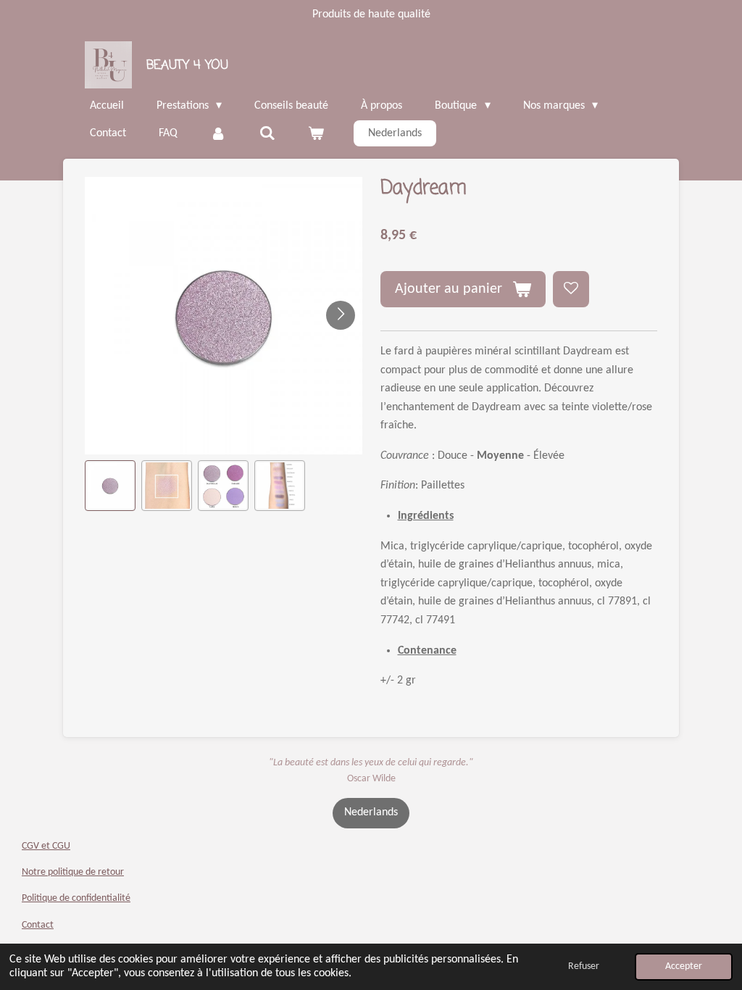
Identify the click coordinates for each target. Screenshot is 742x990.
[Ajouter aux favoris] (571, 289)
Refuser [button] (583, 966)
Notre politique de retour (73, 872)
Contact (38, 925)
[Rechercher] (266, 134)
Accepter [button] (683, 966)
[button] (110, 485)
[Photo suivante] (340, 315)
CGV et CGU (46, 846)
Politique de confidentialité (76, 898)
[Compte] (218, 134)
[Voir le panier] (315, 134)
